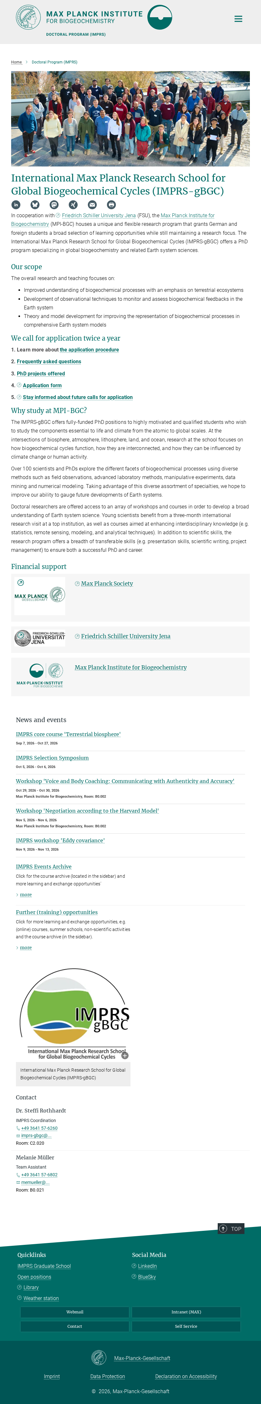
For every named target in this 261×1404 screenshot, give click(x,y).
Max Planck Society (107, 583)
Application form (42, 385)
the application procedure (89, 350)
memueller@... (35, 1182)
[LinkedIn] (16, 205)
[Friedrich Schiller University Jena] (39, 638)
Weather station (41, 1298)
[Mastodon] (54, 205)
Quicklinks (32, 1255)
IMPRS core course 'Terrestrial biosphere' (68, 734)
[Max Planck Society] (39, 596)
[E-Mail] (92, 205)
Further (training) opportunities (57, 912)
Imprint (52, 1376)
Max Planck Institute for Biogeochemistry (131, 667)
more (26, 895)
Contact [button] (26, 1097)
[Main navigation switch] (238, 18)
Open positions (34, 1277)
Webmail (75, 1312)
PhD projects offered (41, 374)
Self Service (186, 1326)
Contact (74, 1326)
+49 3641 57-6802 (39, 1174)
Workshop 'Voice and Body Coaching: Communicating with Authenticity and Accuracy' (125, 781)
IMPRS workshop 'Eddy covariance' (60, 840)
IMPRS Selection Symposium (52, 758)
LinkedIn (147, 1266)
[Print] (111, 205)
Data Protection (107, 1376)
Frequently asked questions (49, 361)
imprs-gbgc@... (36, 1135)
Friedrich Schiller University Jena (99, 215)
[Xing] (73, 205)
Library (31, 1287)
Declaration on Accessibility (186, 1376)
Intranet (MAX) (186, 1312)
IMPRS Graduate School (44, 1266)
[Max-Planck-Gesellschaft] (102, 1358)
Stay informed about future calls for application (78, 397)
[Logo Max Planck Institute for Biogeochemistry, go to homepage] (119, 17)
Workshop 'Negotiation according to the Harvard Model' (87, 811)
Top (236, 1229)
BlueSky (147, 1277)
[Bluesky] (35, 205)
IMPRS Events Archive (44, 866)
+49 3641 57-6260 (39, 1128)
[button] (125, 1056)
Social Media (149, 1255)
